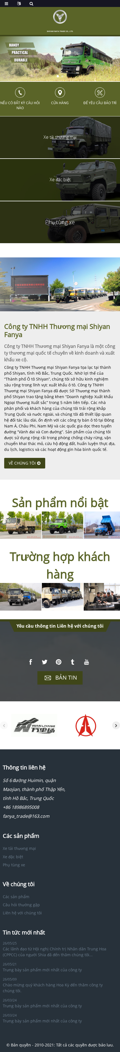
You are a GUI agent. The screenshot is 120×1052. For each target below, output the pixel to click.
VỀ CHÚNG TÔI (22, 463)
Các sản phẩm (16, 896)
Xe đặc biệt (13, 856)
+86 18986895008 (21, 807)
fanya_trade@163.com (26, 816)
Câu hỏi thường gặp (21, 904)
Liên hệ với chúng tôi (22, 912)
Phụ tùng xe (14, 864)
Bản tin (66, 677)
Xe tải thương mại (19, 848)
